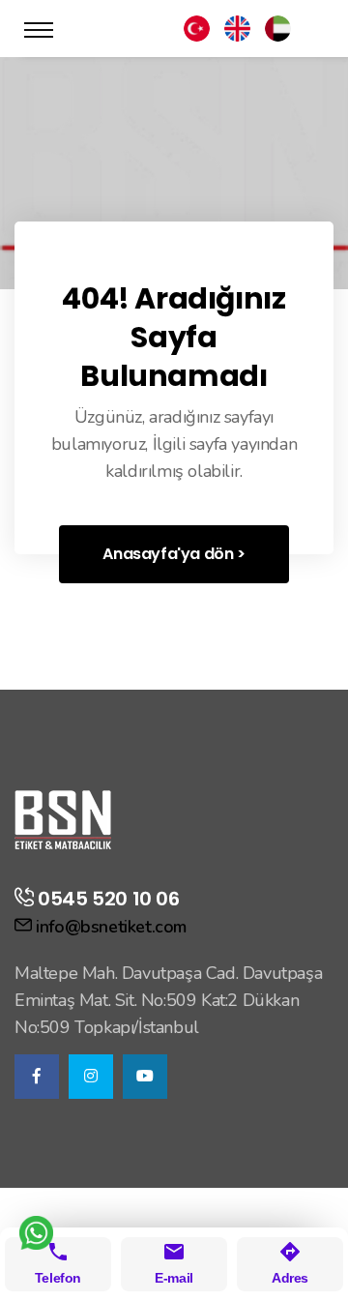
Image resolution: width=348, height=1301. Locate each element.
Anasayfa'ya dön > (173, 554)
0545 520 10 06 (108, 898)
